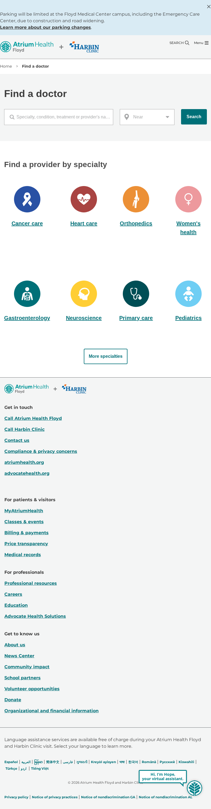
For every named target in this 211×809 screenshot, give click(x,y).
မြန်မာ (38, 762)
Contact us (16, 440)
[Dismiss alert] (209, 6)
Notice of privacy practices (54, 797)
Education (16, 605)
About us (14, 644)
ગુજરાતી (81, 762)
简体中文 (52, 762)
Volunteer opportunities (32, 688)
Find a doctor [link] (35, 66)
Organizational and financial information (51, 710)
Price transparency (26, 543)
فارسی (68, 762)
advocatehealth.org (26, 473)
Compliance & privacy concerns (40, 451)
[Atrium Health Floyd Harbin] (49, 47)
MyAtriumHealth (23, 510)
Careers (13, 594)
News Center (19, 655)
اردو (23, 768)
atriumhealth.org (24, 462)
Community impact (26, 666)
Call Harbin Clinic (24, 429)
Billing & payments (26, 532)
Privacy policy (16, 797)
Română (149, 762)
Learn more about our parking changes (45, 27)
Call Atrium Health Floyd (33, 418)
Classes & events (24, 521)
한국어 (133, 762)
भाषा (122, 762)
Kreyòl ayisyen (103, 762)
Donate (12, 699)
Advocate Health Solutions (35, 616)
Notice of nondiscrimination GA (108, 797)
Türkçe (11, 768)
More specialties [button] (106, 356)
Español (11, 762)
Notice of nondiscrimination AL (165, 797)
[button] (27, 207)
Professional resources (30, 583)
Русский (167, 762)
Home (6, 66)
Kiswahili (186, 762)
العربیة (25, 762)
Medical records (22, 554)
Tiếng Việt (40, 768)
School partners (22, 677)
